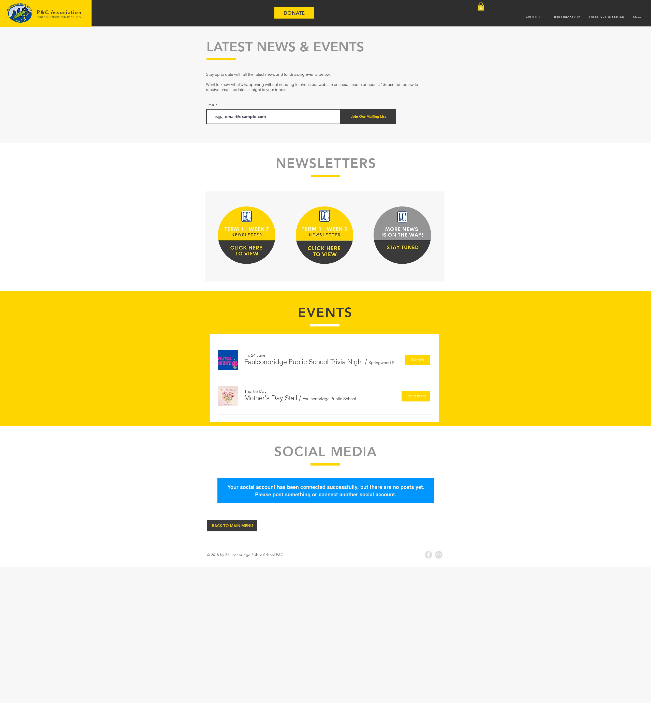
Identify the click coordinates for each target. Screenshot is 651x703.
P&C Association (59, 12)
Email (210, 105)
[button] (480, 6)
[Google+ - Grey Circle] (438, 555)
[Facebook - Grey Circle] (428, 555)
